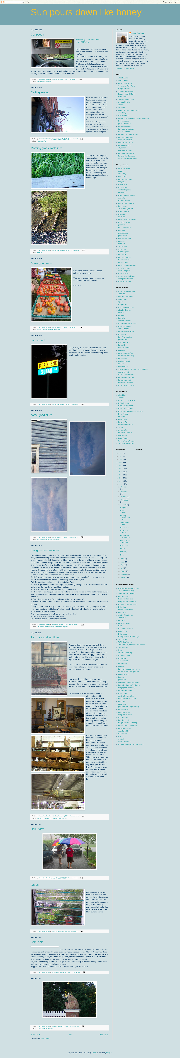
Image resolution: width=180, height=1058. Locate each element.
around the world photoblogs (128, 110)
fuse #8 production (125, 337)
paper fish (121, 701)
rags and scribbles (125, 151)
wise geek (122, 736)
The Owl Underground (126, 99)
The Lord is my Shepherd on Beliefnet (131, 645)
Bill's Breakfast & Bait (125, 83)
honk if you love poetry (44, 81)
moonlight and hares (125, 137)
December (124, 487)
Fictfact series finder (125, 610)
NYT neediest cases (125, 629)
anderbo (121, 171)
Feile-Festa (122, 417)
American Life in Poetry (126, 594)
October (124, 497)
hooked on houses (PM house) (129, 685)
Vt (45, 141)
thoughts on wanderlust (45, 550)
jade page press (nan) (126, 129)
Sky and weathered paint (45, 539)
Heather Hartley (124, 201)
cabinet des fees (124, 656)
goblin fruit (122, 198)
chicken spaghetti (124, 326)
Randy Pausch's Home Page (128, 637)
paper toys (122, 704)
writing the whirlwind (125, 279)
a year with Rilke (124, 102)
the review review (124, 260)
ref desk (121, 364)
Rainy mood (122, 634)
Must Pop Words (124, 623)
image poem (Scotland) (126, 688)
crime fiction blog (124, 329)
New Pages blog (124, 222)
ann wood (121, 105)
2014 (121, 466)
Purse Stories (123, 438)
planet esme (122, 358)
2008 (121, 484)
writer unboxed (123, 273)
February (124, 574)
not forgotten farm (124, 145)
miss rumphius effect (125, 353)
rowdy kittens (123, 367)
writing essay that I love (126, 276)
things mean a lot (124, 380)
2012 (121, 472)
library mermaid (124, 348)
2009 (121, 481)
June (123, 562)
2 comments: (72, 79)
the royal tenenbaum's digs (128, 726)
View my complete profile (125, 68)
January (124, 577)
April (122, 568)
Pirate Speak (123, 631)
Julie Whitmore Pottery (126, 91)
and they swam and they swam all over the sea (52, 818)
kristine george (123, 211)
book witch (122, 318)
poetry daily (122, 236)
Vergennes (40, 141)
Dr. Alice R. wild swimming (127, 604)
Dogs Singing (123, 414)
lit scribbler (122, 214)
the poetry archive (124, 257)
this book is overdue (125, 383)
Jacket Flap (122, 294)
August (123, 505)
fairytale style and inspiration (128, 672)
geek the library (123, 340)
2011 (121, 475)
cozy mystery (123, 187)
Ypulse (120, 302)
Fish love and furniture (45, 637)
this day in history (124, 728)
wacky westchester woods (127, 159)
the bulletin (122, 255)
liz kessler (121, 350)
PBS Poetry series (124, 228)
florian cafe (122, 334)
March (123, 571)
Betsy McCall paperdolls (127, 602)
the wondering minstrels (126, 265)
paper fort (121, 225)
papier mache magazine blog (128, 707)
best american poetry (125, 179)
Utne (120, 650)
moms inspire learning (126, 356)
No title (122, 555)
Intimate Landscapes (125, 425)
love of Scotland (124, 132)
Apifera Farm (123, 80)
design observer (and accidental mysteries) (133, 118)
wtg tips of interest (124, 281)
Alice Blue (122, 395)
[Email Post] (80, 79)
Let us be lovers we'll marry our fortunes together (52, 626)
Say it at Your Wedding (126, 441)
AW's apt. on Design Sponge (128, 588)
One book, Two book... (126, 297)
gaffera (94, 1053)
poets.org (121, 241)
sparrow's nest (123, 372)
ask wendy (122, 174)
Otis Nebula (122, 435)
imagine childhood (125, 691)
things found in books (126, 377)
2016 (121, 459)
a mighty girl (122, 305)
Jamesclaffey (123, 430)
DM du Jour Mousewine (126, 406)
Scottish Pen (122, 246)
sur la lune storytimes (125, 375)
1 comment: (74, 139)
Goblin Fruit (122, 419)
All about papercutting (126, 591)
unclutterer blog (124, 731)
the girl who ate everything (127, 723)
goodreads (122, 680)
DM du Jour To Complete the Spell (130, 411)
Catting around (40, 92)
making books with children (128, 134)
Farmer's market (42, 329)
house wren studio (125, 126)
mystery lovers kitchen (126, 696)
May (122, 565)
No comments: (75, 250)
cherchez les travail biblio (127, 323)
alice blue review (124, 168)
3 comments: (73, 327)
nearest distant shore (125, 142)
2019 (121, 453)
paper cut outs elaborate (127, 699)
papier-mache (123, 709)
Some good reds (41, 263)
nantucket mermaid (125, 140)
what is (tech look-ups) (126, 385)
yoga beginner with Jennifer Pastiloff (131, 744)
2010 (121, 478)
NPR (120, 626)
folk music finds (123, 674)
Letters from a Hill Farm (126, 94)
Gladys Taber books (125, 615)
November (124, 492)
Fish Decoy (122, 612)
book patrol (122, 315)
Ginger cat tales (124, 89)
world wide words (124, 742)
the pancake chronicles (126, 156)
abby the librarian (124, 310)
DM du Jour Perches (125, 409)
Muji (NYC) (122, 621)
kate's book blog (124, 342)
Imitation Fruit (123, 422)
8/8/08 (35, 884)
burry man (122, 182)
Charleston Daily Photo (126, 86)
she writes (122, 249)
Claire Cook (122, 184)
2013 (121, 469)
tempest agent (123, 252)
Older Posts (103, 1035)
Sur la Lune (122, 299)
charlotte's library (124, 321)
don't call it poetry (124, 190)
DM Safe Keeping (124, 403)
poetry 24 (121, 230)
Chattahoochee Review (126, 400)
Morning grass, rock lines (46, 148)
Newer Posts (35, 1035)
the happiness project (126, 153)
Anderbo (121, 398)
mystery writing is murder (127, 219)
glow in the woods (124, 124)
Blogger (109, 1053)
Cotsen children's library (127, 291)
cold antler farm (123, 115)
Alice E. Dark (123, 78)
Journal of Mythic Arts (125, 209)
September (124, 500)
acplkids (121, 313)
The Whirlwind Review (126, 444)
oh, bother (122, 148)
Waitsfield (57, 329)
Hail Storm (37, 829)
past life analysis (124, 712)
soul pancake (123, 717)
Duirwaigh (122, 607)
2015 (121, 463)
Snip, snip (37, 942)
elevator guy (122, 664)
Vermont (39, 252)
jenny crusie (122, 206)
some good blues (41, 415)
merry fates (122, 217)
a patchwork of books (125, 307)
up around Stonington (46, 1028)
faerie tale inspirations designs (129, 669)
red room (121, 244)
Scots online (122, 639)
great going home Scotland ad (129, 682)
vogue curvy (122, 734)
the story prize (123, 263)
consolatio (122, 658)
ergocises (121, 666)
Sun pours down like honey (86, 12)
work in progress (124, 271)
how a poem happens (126, 203)
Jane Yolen (122, 618)
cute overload (123, 661)
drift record (122, 193)
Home (70, 1035)
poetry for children (124, 238)
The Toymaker (123, 647)
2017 (121, 456)
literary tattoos (123, 693)
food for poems (123, 121)
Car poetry (37, 34)
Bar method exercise (125, 599)
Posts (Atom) (45, 1039)
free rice (121, 677)
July (122, 559)
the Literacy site (124, 720)
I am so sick (38, 340)
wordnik (121, 739)
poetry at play (123, 233)
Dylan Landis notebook (126, 195)
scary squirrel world (125, 715)
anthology (121, 107)
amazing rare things (125, 653)
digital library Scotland (126, 332)
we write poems (124, 268)
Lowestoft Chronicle (125, 433)
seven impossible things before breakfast (133, 369)
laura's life (122, 345)
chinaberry (122, 113)
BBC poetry (122, 176)
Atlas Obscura (123, 596)
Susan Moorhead (138, 33)
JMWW (120, 427)
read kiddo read (124, 361)
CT (38, 1028)
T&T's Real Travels (125, 642)
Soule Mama (122, 97)
